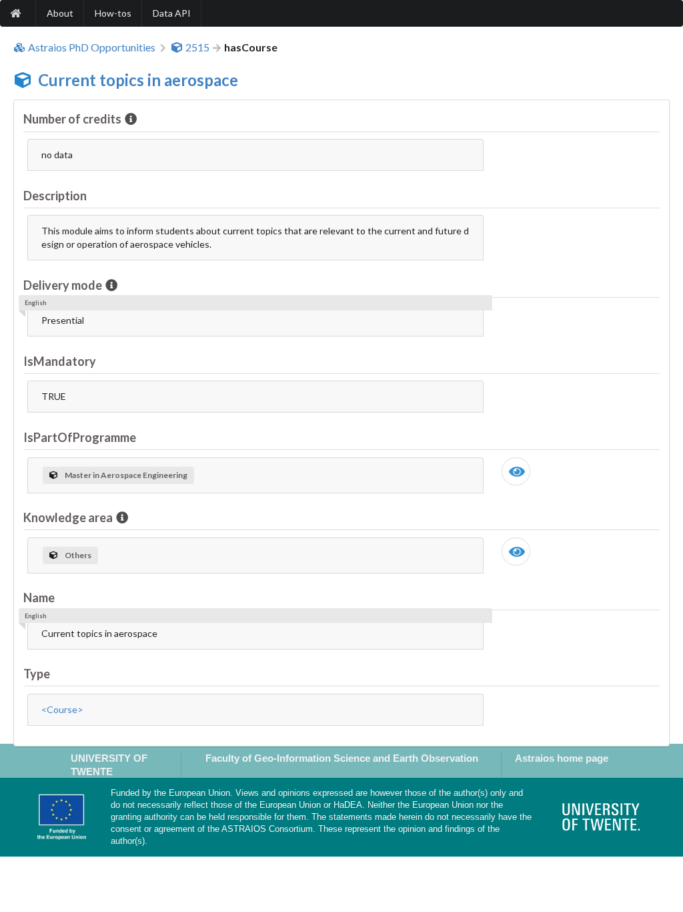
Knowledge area (68, 517)
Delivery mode (62, 285)
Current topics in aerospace (138, 79)
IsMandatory (59, 361)
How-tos (113, 13)
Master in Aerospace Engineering (126, 475)
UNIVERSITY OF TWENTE (109, 764)
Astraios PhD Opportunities (91, 47)
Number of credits (72, 118)
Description (55, 195)
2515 (197, 47)
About (60, 13)
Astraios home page (561, 758)
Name (39, 597)
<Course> (62, 709)
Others (78, 555)
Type (36, 673)
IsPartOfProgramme (79, 437)
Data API (172, 13)
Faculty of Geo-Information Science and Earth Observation (341, 758)
